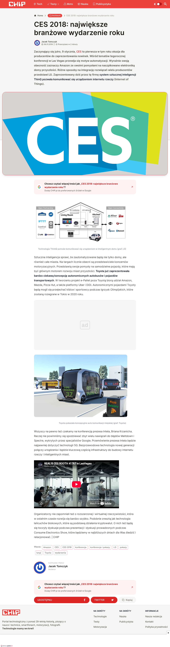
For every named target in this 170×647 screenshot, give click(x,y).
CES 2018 (66, 547)
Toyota (48, 552)
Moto (70, 4)
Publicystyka (103, 4)
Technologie (100, 616)
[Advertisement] (85, 641)
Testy (53, 4)
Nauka (84, 4)
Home (40, 15)
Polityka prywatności (156, 626)
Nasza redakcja (153, 616)
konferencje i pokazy (100, 547)
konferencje (80, 547)
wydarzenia (60, 552)
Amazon (47, 547)
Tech (39, 4)
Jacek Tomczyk (49, 42)
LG (115, 547)
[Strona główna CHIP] (17, 4)
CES (79, 51)
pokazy (123, 547)
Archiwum (56, 15)
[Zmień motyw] (158, 4)
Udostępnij (44, 599)
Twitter (99, 599)
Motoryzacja (100, 626)
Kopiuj (129, 599)
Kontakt (149, 621)
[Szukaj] (165, 4)
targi (38, 552)
